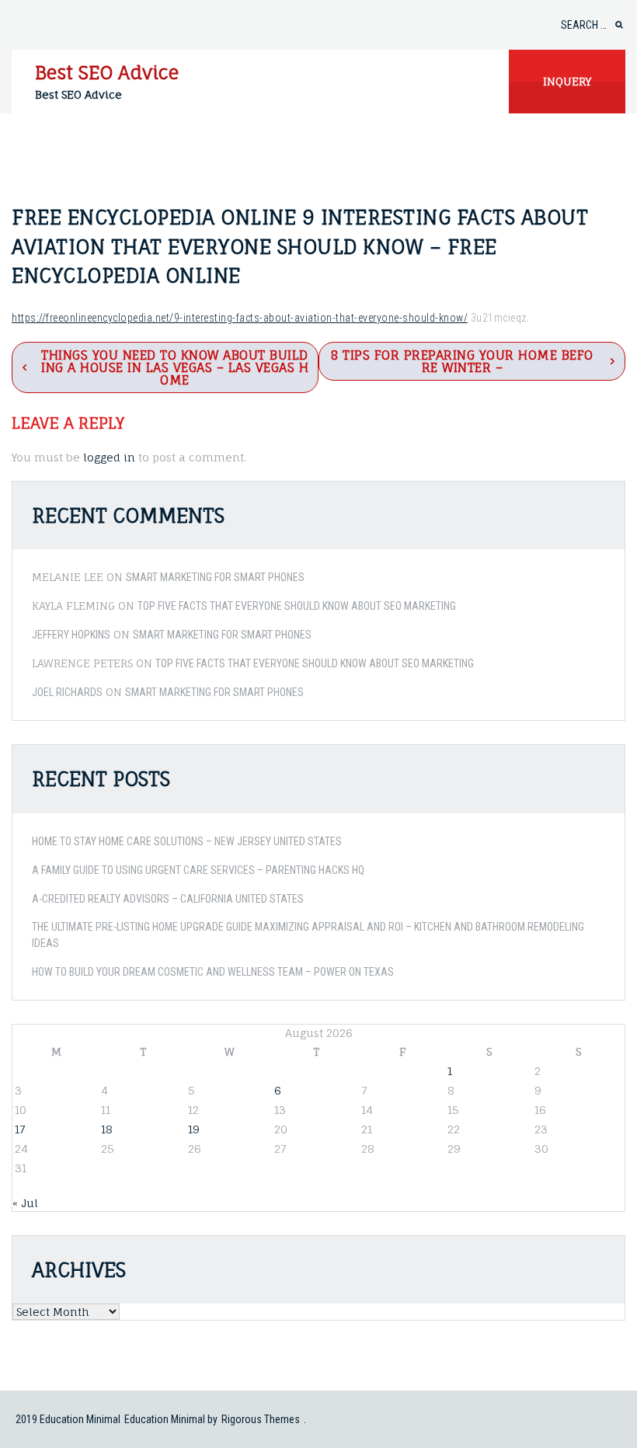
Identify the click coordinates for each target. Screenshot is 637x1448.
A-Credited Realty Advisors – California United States (168, 899)
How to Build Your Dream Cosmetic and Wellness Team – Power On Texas (213, 972)
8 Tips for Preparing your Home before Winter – (462, 361)
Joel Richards (67, 692)
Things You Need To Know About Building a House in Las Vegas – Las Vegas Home (174, 367)
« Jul (25, 1203)
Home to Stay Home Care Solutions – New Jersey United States (187, 841)
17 (20, 1129)
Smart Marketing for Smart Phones (215, 577)
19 (194, 1129)
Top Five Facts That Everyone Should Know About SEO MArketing (296, 606)
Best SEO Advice (107, 72)
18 (107, 1129)
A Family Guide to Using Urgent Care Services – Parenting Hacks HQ (198, 870)
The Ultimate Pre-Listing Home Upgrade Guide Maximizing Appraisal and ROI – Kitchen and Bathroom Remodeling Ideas (308, 935)
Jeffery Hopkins (71, 634)
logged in (109, 457)
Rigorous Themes (260, 1419)
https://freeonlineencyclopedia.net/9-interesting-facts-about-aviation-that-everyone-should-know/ (240, 318)
